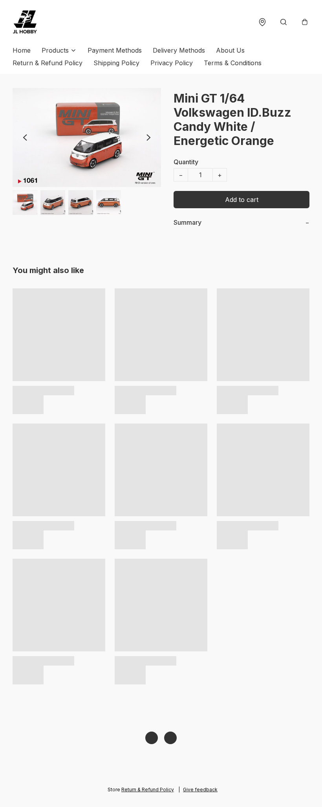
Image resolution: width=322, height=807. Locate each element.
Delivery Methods (179, 50)
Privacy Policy (171, 63)
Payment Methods (115, 50)
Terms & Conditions (233, 63)
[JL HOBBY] (25, 22)
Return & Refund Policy (47, 63)
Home (22, 50)
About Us (230, 50)
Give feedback (200, 789)
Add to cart (241, 200)
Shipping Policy (116, 63)
